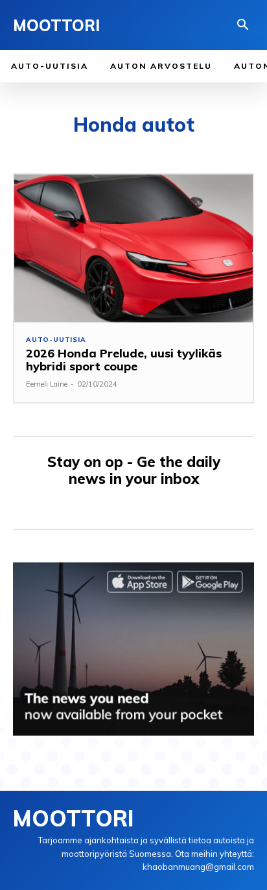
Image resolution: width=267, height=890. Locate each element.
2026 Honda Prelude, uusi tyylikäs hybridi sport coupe (124, 360)
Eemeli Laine (46, 384)
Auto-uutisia (56, 340)
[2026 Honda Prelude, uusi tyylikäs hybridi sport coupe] (133, 248)
